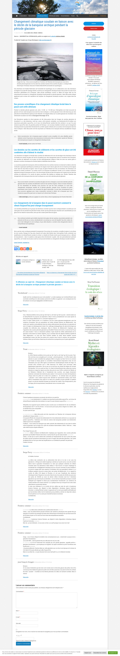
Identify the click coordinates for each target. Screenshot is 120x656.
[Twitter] (18, 248)
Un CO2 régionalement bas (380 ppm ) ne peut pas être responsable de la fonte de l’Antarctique (66, 262)
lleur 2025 (97, 85)
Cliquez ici (94, 162)
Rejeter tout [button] (88, 652)
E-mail (18, 617)
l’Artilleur (95, 389)
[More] (30, 248)
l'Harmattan (100, 261)
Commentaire (20, 591)
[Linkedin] (27, 248)
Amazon (87, 391)
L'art (93, 85)
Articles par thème (42, 16)
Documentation (65, 16)
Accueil (16, 16)
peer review (34, 251)
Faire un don (93, 28)
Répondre (25, 304)
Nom (17, 610)
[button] (77, 16)
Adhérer (94, 23)
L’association (23, 16)
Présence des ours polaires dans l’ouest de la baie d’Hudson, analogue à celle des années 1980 (48, 263)
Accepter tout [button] (113, 652)
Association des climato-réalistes (78, 8)
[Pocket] (24, 248)
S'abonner (103, 16)
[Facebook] (15, 248)
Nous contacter (93, 16)
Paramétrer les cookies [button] (100, 652)
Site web (18, 623)
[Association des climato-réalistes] (78, 5)
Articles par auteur (54, 16)
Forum (73, 16)
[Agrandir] (102, 281)
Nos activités (32, 16)
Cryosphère (29, 251)
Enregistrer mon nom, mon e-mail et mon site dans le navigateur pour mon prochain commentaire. (42, 631)
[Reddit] (21, 248)
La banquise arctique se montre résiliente (28, 261)
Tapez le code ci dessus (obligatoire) (26, 640)
